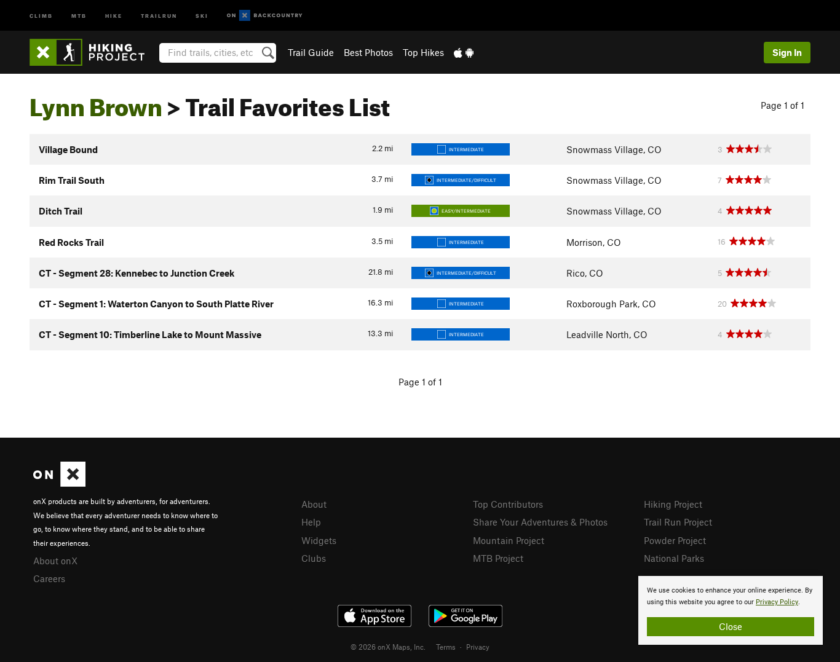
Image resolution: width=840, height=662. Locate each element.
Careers (49, 578)
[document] (730, 610)
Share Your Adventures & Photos (540, 521)
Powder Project (675, 540)
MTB (79, 15)
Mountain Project (508, 540)
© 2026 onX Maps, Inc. (388, 646)
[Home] (93, 52)
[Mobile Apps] (463, 52)
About (314, 504)
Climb (41, 15)
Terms (446, 646)
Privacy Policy (777, 602)
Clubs (313, 558)
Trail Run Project (678, 521)
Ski (202, 15)
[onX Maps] (59, 483)
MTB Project (498, 558)
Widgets (318, 540)
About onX (55, 560)
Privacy (477, 646)
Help (311, 521)
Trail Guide (311, 52)
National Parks (674, 558)
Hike (113, 15)
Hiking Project (673, 504)
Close (730, 626)
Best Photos (368, 52)
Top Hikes (423, 52)
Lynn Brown (96, 103)
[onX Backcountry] (265, 16)
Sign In (787, 52)
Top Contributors (508, 504)
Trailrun (159, 15)
